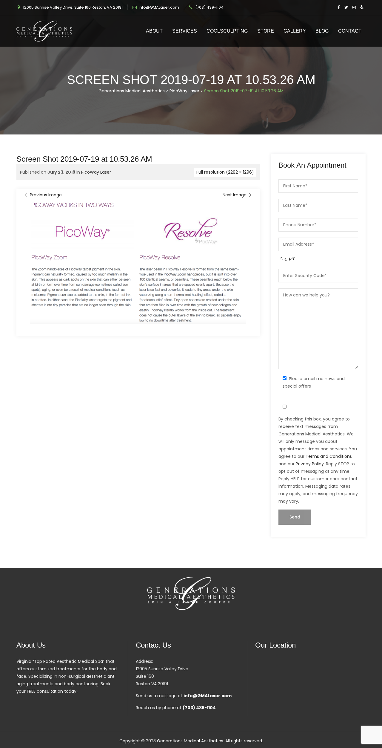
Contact (349, 30)
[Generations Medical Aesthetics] (44, 31)
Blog (322, 30)
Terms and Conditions (329, 456)
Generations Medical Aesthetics (190, 741)
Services (184, 30)
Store (265, 30)
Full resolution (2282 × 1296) (225, 172)
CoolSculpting (227, 30)
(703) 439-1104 (209, 7)
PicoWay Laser (96, 172)
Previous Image (46, 195)
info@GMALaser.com (159, 7)
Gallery (295, 30)
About (154, 30)
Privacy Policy (310, 464)
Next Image (235, 195)
